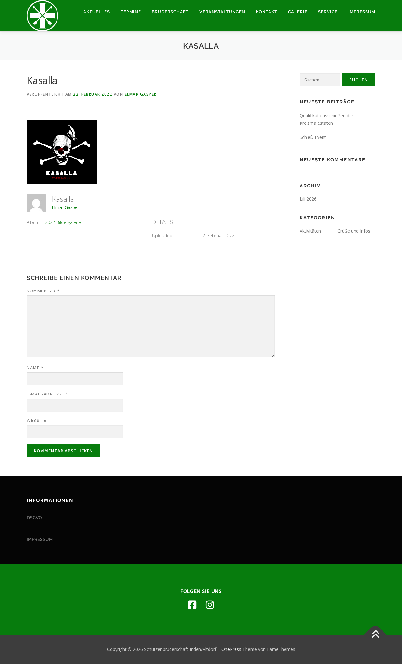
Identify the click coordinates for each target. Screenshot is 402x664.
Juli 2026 (308, 199)
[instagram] (210, 604)
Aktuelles (96, 11)
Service (328, 11)
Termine (131, 11)
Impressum (361, 11)
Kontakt (266, 11)
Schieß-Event (313, 137)
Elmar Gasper (141, 94)
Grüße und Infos (353, 231)
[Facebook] (192, 604)
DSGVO (34, 517)
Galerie (297, 11)
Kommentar (43, 291)
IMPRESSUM (40, 539)
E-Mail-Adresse (47, 394)
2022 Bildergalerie (63, 222)
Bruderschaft (170, 11)
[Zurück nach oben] (375, 635)
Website (36, 420)
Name (35, 367)
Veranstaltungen (222, 11)
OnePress (231, 649)
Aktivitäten (310, 231)
